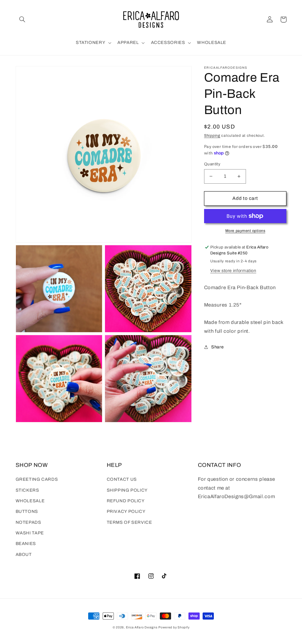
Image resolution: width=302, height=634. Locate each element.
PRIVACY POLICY (126, 511)
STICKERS (27, 490)
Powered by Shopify (173, 627)
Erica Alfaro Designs (141, 627)
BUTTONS (27, 511)
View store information (233, 270)
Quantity (212, 164)
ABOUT (24, 554)
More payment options (245, 231)
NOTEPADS (28, 522)
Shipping (212, 136)
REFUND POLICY (126, 500)
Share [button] (217, 347)
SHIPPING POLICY (127, 490)
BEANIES (26, 543)
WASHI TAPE (30, 533)
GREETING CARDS (37, 479)
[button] (22, 19)
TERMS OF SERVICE (129, 522)
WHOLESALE (30, 500)
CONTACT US (122, 479)
